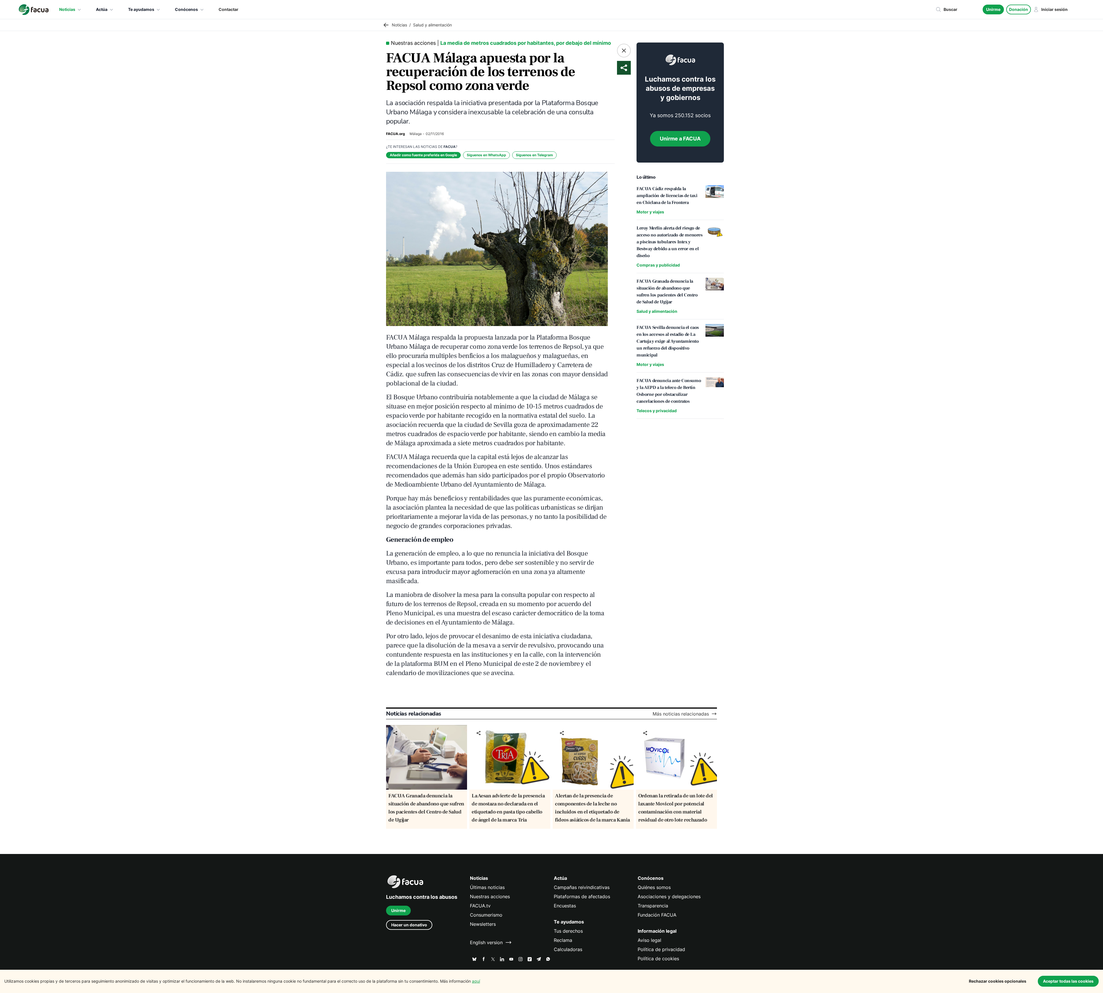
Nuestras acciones (490, 896)
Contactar (228, 9)
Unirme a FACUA (680, 139)
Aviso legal (649, 940)
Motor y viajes (650, 211)
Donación (1018, 9)
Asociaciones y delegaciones (669, 896)
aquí (476, 981)
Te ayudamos (141, 9)
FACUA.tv (480, 906)
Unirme (993, 9)
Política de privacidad (661, 949)
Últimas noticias (487, 887)
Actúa (101, 9)
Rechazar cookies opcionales (997, 981)
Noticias (67, 9)
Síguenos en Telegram (534, 155)
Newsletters (483, 924)
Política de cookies (658, 958)
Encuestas (565, 906)
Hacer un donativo (409, 924)
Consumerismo (486, 915)
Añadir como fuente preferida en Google (423, 155)
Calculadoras (568, 949)
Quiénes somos (654, 887)
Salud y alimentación (657, 311)
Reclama (563, 940)
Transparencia (653, 906)
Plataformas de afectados (582, 896)
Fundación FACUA (657, 915)
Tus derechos (568, 931)
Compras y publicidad (658, 265)
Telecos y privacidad (657, 410)
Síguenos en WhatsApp (486, 155)
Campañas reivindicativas (582, 887)
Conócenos (186, 9)
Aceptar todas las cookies (1068, 981)
